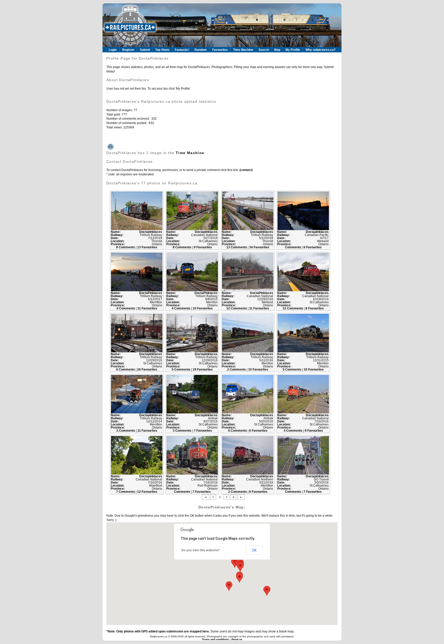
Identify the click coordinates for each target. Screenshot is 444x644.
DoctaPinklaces (150, 293)
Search (263, 50)
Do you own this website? (200, 550)
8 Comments (126, 247)
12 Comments (237, 308)
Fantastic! (182, 50)
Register (128, 50)
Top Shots (162, 50)
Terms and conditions (216, 639)
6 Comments (126, 369)
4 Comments (126, 308)
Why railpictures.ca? (321, 50)
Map (277, 50)
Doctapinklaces (150, 232)
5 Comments (181, 369)
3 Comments (182, 430)
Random (201, 50)
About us (236, 639)
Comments (293, 247)
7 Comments (126, 492)
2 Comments (237, 369)
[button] (240, 567)
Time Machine (243, 50)
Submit (145, 50)
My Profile (292, 50)
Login (113, 50)
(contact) (246, 170)
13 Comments (237, 247)
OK (254, 550)
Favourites (220, 50)
